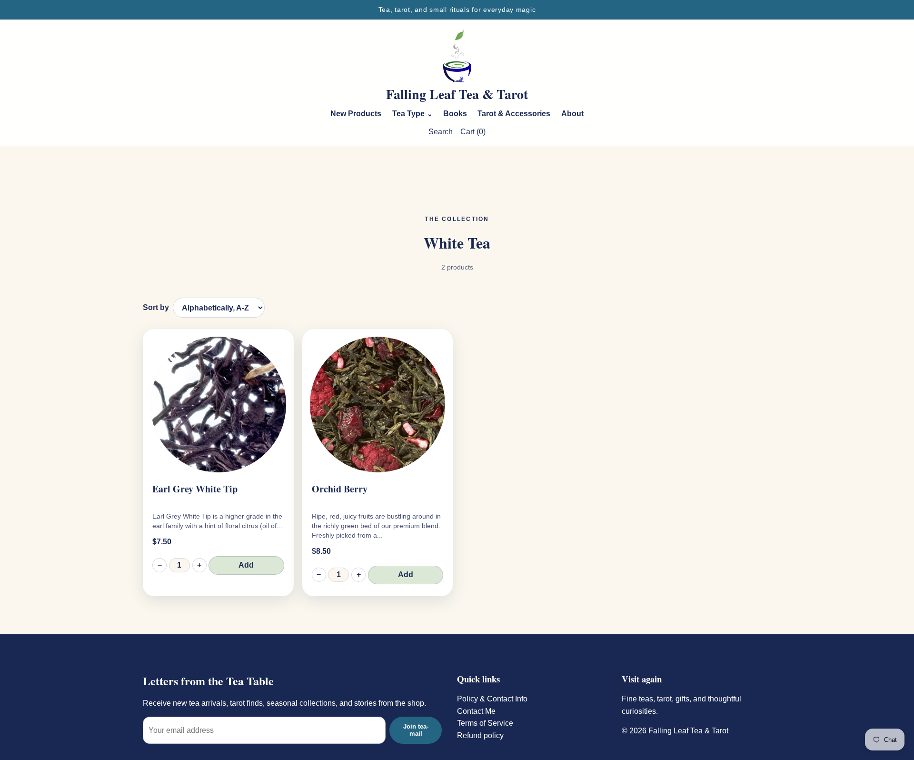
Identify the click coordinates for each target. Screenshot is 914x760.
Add (246, 565)
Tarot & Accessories (513, 114)
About (572, 114)
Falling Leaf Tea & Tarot (457, 94)
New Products (355, 114)
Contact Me (476, 711)
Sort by (156, 307)
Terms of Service (485, 723)
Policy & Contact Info (492, 699)
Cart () (473, 132)
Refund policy (480, 735)
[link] (218, 462)
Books (455, 114)
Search (440, 132)
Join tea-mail (415, 730)
